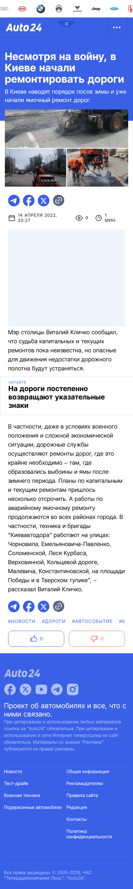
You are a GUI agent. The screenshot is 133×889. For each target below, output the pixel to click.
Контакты (76, 819)
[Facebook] (10, 689)
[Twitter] (25, 689)
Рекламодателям (84, 783)
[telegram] (14, 200)
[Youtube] (41, 689)
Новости (13, 771)
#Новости (22, 621)
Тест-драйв (16, 783)
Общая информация (87, 771)
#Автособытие (92, 621)
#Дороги (54, 621)
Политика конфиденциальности (89, 834)
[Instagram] (72, 689)
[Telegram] (57, 689)
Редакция (76, 807)
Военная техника (22, 795)
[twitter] (43, 200)
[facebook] (29, 200)
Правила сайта (82, 795)
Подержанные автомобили (33, 807)
